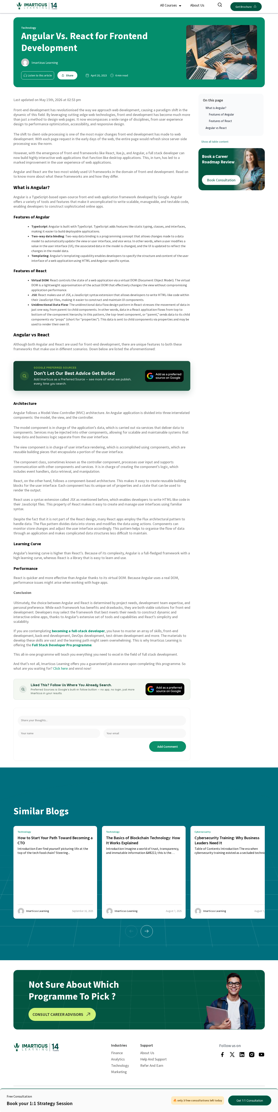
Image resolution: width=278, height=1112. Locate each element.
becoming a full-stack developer (78, 631)
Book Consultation (221, 179)
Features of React (220, 121)
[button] (147, 931)
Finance (117, 1052)
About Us (197, 5)
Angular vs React (216, 128)
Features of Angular (221, 114)
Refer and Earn (151, 1065)
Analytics (118, 1059)
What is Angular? (216, 108)
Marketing (119, 1071)
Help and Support (153, 1059)
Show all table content (214, 141)
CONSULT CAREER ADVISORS (58, 1014)
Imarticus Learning (45, 63)
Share (69, 75)
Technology (120, 1065)
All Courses (169, 5)
